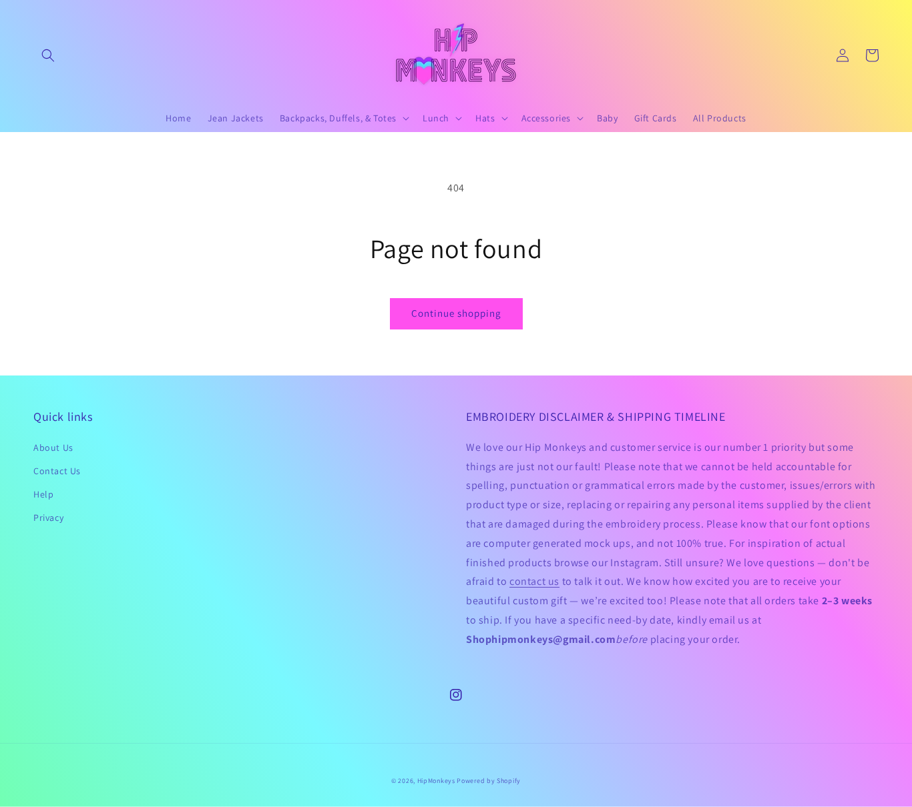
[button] (48, 55)
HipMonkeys (436, 780)
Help (43, 494)
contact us (534, 581)
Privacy (48, 518)
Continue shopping (456, 313)
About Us (53, 448)
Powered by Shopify (489, 780)
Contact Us (57, 471)
